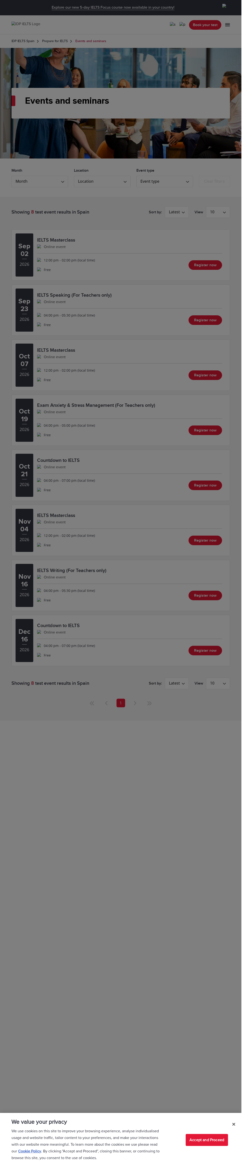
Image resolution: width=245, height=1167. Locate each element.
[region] (120, 1140)
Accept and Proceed (206, 1140)
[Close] (233, 1124)
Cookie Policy (29, 1151)
